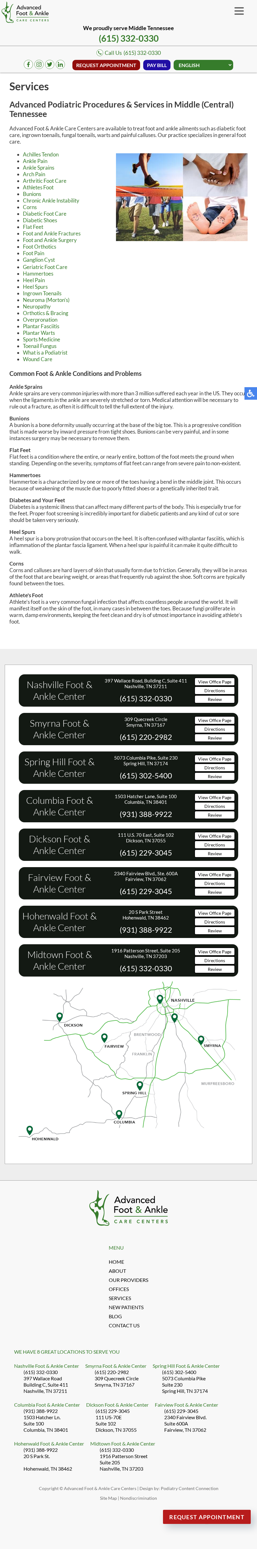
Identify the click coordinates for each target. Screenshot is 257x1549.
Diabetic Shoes (40, 220)
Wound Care (37, 359)
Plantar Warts (39, 332)
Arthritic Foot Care (44, 180)
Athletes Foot (38, 187)
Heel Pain (34, 280)
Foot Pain (33, 253)
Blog (115, 1316)
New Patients (126, 1307)
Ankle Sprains (38, 167)
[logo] (25, 12)
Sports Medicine (41, 339)
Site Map (108, 1498)
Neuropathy (37, 306)
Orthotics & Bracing (45, 313)
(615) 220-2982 (146, 736)
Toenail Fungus (39, 346)
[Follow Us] (39, 67)
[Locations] (128, 1151)
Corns (30, 207)
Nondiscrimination (138, 1498)
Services (120, 1298)
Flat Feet (33, 227)
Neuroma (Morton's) (46, 300)
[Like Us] (28, 67)
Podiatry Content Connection (189, 1488)
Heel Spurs (35, 286)
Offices (119, 1289)
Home (116, 1262)
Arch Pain (34, 174)
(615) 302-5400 (146, 775)
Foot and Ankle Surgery (50, 240)
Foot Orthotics (39, 246)
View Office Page (214, 681)
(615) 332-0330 (129, 38)
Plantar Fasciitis (41, 326)
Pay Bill (157, 65)
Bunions (32, 194)
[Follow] (49, 67)
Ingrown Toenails (42, 293)
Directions (214, 690)
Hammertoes (38, 273)
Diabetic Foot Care (44, 213)
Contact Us (124, 1325)
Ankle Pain (35, 161)
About (117, 1271)
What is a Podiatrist (45, 352)
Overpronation (40, 319)
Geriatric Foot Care (45, 267)
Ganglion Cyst (39, 259)
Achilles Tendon (41, 154)
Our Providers (128, 1280)
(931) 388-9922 (146, 814)
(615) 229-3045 (146, 852)
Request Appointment (106, 65)
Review (215, 699)
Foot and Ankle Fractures (52, 233)
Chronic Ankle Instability (51, 200)
